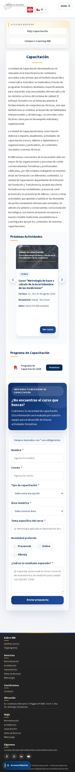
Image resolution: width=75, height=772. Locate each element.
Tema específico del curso (28, 521)
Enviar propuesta (37, 600)
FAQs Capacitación (37, 31)
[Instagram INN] (14, 756)
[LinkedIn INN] (21, 756)
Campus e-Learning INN (38, 41)
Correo (16, 468)
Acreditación (10, 665)
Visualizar (54, 367)
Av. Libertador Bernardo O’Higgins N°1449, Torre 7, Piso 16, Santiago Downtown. (31, 705)
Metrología (9, 677)
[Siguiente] (62, 280)
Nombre (17, 450)
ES (42, 9)
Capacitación (10, 669)
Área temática (21, 503)
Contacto (8, 691)
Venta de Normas (12, 673)
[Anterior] (13, 280)
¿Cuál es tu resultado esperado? (32, 563)
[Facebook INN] (7, 756)
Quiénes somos (11, 643)
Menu (64, 6)
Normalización (11, 661)
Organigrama (10, 647)
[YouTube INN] (28, 756)
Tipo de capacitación (25, 485)
